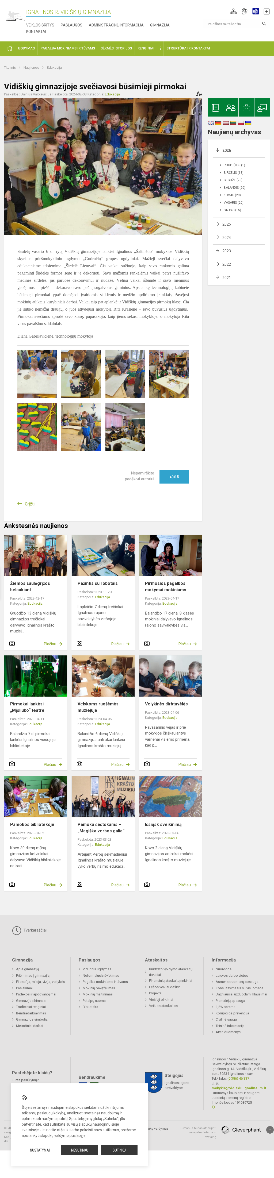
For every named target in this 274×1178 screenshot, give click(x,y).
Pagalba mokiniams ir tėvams (105, 982)
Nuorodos (223, 969)
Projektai (155, 993)
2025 (226, 224)
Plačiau (50, 644)
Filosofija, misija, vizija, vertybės (40, 982)
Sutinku (119, 1150)
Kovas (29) (232, 195)
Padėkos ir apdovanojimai (36, 994)
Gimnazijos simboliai (32, 1019)
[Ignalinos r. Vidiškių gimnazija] (15, 16)
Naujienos (32, 67)
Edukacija (54, 67)
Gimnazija (160, 25)
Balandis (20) (234, 188)
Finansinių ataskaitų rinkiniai (170, 981)
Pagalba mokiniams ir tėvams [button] (67, 48)
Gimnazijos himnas (30, 1001)
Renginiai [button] (146, 48)
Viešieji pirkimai (161, 1000)
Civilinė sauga (226, 1019)
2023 (226, 251)
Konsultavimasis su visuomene (239, 988)
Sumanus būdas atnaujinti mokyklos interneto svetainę (198, 1132)
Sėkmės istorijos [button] (116, 48)
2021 (226, 278)
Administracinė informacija (116, 25)
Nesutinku (79, 1150)
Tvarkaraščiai (34, 930)
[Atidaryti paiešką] (264, 23)
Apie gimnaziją (27, 969)
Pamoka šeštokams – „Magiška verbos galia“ (101, 827)
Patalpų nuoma (94, 1001)
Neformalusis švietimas (101, 976)
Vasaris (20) (233, 202)
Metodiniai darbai (29, 1026)
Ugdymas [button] (26, 48)
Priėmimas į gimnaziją (33, 976)
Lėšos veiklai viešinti (165, 987)
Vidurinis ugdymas (97, 969)
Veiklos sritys (40, 25)
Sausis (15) (232, 210)
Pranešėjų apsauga (230, 1001)
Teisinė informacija (230, 1026)
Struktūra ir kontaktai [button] (188, 48)
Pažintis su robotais (98, 583)
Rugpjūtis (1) (234, 165)
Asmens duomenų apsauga (237, 982)
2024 (226, 237)
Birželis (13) (233, 173)
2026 (226, 150)
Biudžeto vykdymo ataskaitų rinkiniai (170, 971)
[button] (233, 11)
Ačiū (174, 476)
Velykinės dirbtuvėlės (166, 703)
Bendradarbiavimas (31, 1013)
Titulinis (10, 67)
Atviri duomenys (228, 1032)
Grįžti (30, 504)
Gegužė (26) (233, 180)
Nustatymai (40, 1150)
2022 (226, 264)
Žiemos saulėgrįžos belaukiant (30, 586)
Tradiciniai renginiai (31, 1007)
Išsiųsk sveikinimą (163, 824)
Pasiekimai (24, 988)
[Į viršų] (270, 1130)
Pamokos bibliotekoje (32, 824)
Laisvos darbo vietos (232, 976)
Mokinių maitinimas (98, 994)
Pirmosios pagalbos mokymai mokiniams (165, 586)
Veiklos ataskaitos (163, 1006)
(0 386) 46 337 (238, 1078)
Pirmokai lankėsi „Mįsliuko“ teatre (27, 707)
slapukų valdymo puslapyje (63, 1135)
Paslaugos (71, 25)
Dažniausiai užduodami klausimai (241, 994)
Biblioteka (90, 1007)
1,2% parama (225, 1007)
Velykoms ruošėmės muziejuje (98, 707)
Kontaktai (36, 31)
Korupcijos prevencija (232, 1013)
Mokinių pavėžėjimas (99, 988)
